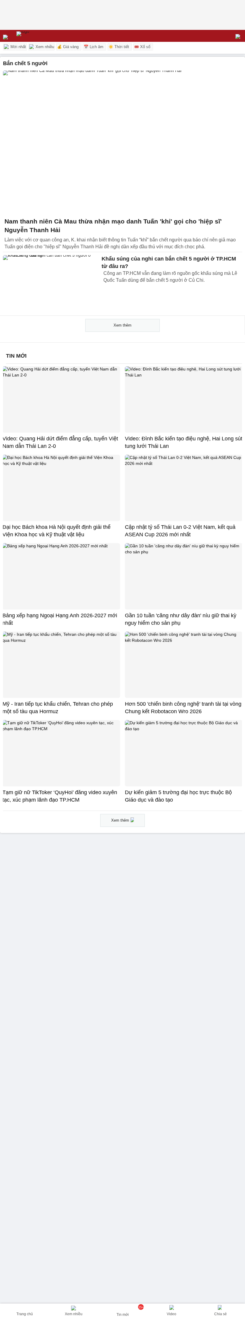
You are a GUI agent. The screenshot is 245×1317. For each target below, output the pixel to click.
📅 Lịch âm (93, 47)
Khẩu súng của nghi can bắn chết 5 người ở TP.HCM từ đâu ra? (169, 262)
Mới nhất (17, 47)
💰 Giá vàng (68, 47)
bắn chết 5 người (25, 63)
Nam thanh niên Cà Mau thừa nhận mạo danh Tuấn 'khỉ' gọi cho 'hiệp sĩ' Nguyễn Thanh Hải (113, 226)
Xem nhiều (44, 47)
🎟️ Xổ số (142, 47)
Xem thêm (122, 325)
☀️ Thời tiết (118, 47)
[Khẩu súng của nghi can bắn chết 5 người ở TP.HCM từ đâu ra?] (51, 284)
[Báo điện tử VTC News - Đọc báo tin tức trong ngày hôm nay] (36, 36)
